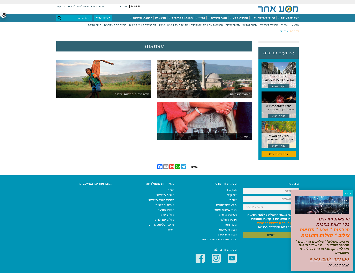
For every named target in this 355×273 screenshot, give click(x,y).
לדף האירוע (278, 86)
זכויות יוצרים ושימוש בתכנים (219, 239)
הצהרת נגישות (228, 229)
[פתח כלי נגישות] (3, 15)
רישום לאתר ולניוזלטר (78, 6)
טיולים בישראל (264, 17)
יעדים (170, 190)
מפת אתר (231, 224)
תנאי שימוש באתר (225, 209)
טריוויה (284, 25)
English (232, 190)
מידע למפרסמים (226, 205)
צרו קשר (60, 6)
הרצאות (160, 17)
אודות (233, 200)
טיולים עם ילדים (164, 219)
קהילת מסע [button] (240, 17)
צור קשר (232, 195)
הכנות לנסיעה (249, 25)
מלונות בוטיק (181, 25)
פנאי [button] (201, 17)
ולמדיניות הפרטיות (269, 223)
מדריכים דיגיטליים (268, 25)
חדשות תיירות (233, 25)
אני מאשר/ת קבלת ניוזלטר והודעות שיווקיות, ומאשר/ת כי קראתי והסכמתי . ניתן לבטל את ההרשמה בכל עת (273, 221)
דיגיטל (170, 229)
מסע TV (294, 25)
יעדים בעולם (289, 17)
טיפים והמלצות (165, 205)
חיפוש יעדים (103, 18)
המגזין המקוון (165, 25)
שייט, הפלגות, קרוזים (161, 224)
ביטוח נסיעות (94, 25)
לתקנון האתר (290, 223)
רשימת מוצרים (228, 214)
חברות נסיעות (216, 25)
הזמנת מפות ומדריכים (115, 25)
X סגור (348, 193)
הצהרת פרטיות (227, 234)
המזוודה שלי (97, 6)
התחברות (123, 6)
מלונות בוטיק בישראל (161, 200)
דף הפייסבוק (149, 25)
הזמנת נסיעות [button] (142, 17)
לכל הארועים (278, 153)
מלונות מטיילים (198, 25)
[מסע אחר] (278, 8)
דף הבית (294, 31)
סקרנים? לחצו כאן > (329, 259)
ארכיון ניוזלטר (228, 219)
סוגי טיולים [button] (218, 17)
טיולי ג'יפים (134, 25)
